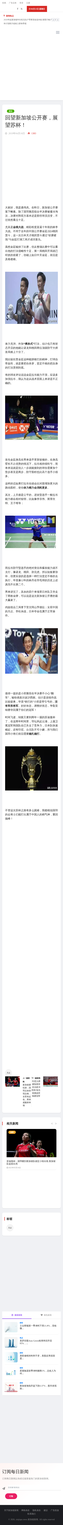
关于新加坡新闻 (11, 1510)
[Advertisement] (31, 68)
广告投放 (55, 1510)
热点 (21, 1338)
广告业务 (13, 3)
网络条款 (25, 1510)
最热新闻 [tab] (48, 1315)
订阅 (11, 1496)
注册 (28, 3)
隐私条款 (37, 1510)
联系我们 (31, 1514)
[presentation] (53, 20)
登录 (21, 3)
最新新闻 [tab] (18, 1315)
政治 (10, 111)
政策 (12, 1132)
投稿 (4, 3)
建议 (46, 1510)
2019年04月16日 (16, 133)
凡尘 (8, 1073)
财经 (21, 1323)
